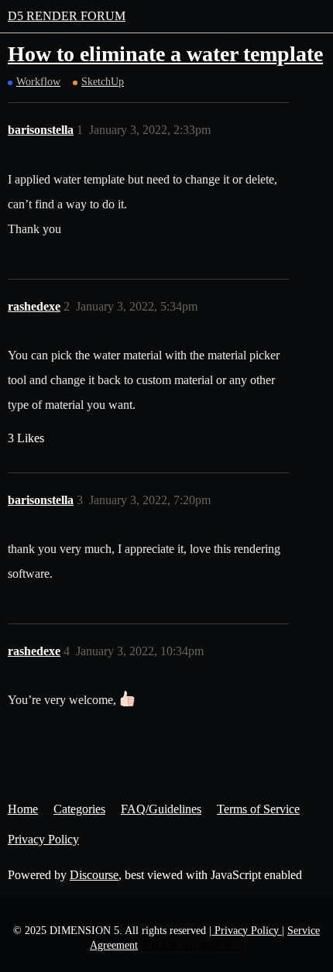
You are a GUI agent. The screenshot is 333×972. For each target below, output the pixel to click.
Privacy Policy (43, 839)
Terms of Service (258, 809)
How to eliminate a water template (165, 54)
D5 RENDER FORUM (66, 15)
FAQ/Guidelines (161, 809)
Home (23, 809)
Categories (79, 809)
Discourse (94, 874)
